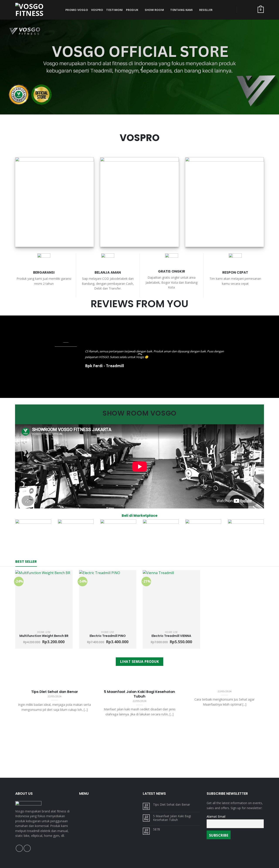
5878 (156, 829)
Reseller (206, 10)
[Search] (228, 10)
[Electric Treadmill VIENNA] (171, 599)
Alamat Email (216, 816)
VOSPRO (97, 10)
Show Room (154, 10)
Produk (132, 10)
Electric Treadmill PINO (108, 636)
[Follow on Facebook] (19, 848)
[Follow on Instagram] (27, 848)
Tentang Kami (181, 10)
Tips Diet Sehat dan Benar (171, 805)
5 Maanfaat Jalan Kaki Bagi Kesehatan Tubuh (172, 818)
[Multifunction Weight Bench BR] (44, 599)
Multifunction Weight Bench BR (43, 636)
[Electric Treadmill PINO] (107, 599)
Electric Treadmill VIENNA (171, 636)
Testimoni (114, 10)
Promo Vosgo (76, 10)
